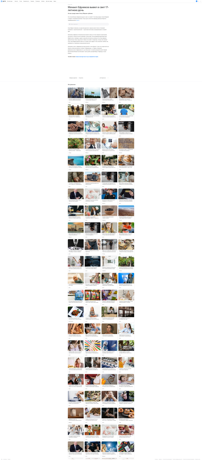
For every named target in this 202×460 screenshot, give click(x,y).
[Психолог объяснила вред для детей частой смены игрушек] (109, 298)
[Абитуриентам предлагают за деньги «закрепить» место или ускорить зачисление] (126, 281)
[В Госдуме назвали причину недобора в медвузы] (76, 432)
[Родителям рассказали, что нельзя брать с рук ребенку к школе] (126, 331)
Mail (1, 459)
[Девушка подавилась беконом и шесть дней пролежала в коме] (109, 264)
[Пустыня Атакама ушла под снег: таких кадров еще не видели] (126, 213)
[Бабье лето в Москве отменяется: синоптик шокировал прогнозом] (109, 247)
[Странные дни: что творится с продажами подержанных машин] (109, 365)
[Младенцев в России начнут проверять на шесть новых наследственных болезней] (109, 432)
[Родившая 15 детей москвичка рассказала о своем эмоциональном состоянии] (92, 196)
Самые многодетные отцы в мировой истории (87, 56)
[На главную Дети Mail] (4, 1)
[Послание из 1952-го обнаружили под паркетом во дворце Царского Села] (126, 146)
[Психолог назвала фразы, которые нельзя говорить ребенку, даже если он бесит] (109, 129)
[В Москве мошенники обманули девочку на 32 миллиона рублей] (126, 196)
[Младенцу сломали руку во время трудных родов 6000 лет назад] (109, 163)
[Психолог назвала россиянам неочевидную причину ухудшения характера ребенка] (109, 399)
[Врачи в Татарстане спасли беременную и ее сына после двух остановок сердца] (109, 146)
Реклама (9, 459)
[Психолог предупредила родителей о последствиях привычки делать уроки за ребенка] (109, 281)
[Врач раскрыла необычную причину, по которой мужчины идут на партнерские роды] (92, 331)
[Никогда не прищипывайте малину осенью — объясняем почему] (76, 146)
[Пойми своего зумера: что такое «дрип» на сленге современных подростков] (76, 382)
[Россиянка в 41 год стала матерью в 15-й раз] (76, 281)
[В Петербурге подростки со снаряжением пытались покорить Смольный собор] (126, 129)
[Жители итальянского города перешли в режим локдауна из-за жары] (109, 449)
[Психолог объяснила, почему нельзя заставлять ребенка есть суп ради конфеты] (109, 112)
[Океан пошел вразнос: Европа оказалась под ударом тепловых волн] (76, 163)
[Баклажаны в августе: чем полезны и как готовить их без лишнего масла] (76, 314)
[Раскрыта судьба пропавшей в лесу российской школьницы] (76, 95)
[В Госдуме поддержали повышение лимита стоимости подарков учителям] (92, 213)
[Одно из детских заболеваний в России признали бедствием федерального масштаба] (109, 230)
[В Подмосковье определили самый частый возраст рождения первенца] (92, 382)
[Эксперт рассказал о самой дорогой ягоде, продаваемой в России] (92, 163)
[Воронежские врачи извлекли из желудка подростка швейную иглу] (92, 129)
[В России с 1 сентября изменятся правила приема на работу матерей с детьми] (92, 281)
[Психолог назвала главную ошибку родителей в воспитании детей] (92, 314)
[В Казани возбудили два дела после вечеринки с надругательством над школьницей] (92, 230)
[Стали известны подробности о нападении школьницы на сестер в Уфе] (109, 180)
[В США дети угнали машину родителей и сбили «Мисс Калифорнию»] (92, 264)
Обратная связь (197, 459)
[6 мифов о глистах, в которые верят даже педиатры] (126, 365)
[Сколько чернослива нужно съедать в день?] (109, 213)
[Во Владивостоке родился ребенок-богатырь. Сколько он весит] (126, 95)
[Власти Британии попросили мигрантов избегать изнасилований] (76, 230)
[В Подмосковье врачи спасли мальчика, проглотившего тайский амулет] (109, 348)
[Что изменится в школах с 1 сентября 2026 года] (126, 314)
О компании (5, 459)
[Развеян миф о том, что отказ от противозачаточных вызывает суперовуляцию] (76, 348)
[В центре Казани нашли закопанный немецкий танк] (109, 95)
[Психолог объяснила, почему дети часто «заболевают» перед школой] (109, 416)
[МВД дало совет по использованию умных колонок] (76, 416)
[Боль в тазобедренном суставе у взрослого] (92, 247)
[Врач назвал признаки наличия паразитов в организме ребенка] (126, 180)
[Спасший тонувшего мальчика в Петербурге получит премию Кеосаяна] (76, 247)
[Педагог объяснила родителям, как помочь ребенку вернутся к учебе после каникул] (76, 264)
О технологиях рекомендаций (167, 459)
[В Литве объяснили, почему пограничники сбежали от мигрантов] (92, 95)
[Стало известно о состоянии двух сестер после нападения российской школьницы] (126, 112)
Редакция (160, 459)
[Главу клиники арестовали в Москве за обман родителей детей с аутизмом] (76, 213)
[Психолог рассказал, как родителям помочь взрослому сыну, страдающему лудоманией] (92, 298)
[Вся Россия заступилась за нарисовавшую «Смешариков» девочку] (92, 348)
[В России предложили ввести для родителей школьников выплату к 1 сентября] (76, 298)
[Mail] (1, 1)
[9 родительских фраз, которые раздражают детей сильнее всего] (76, 129)
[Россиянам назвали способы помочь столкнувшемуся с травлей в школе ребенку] (109, 314)
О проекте (156, 459)
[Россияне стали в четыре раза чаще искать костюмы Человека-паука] (92, 449)
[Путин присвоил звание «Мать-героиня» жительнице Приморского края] (76, 196)
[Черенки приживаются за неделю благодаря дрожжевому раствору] (126, 264)
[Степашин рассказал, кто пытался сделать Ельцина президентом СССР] (92, 146)
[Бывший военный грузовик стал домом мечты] (92, 180)
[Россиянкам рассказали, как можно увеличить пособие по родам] (92, 365)
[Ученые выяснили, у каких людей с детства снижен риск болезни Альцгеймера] (76, 365)
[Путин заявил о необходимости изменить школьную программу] (76, 449)
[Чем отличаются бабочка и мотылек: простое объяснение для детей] (109, 382)
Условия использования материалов (188, 459)
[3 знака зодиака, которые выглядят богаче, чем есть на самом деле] (126, 348)
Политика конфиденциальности (177, 459)
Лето (77, 20)
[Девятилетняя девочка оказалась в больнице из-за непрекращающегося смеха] (92, 112)
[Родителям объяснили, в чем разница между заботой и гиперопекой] (126, 432)
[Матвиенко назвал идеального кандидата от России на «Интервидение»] (109, 196)
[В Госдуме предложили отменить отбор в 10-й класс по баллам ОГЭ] (126, 247)
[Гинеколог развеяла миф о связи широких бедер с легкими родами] (126, 298)
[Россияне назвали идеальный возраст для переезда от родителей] (76, 399)
